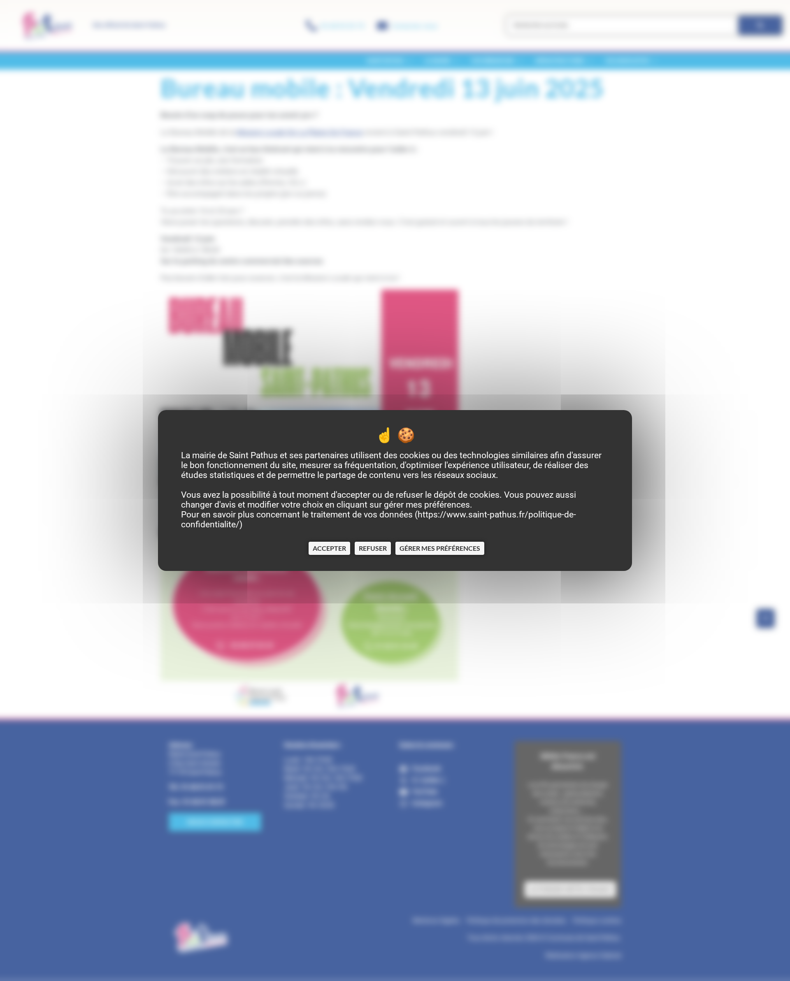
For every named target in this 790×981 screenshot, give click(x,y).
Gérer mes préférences (440, 548)
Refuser (373, 548)
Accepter (329, 548)
